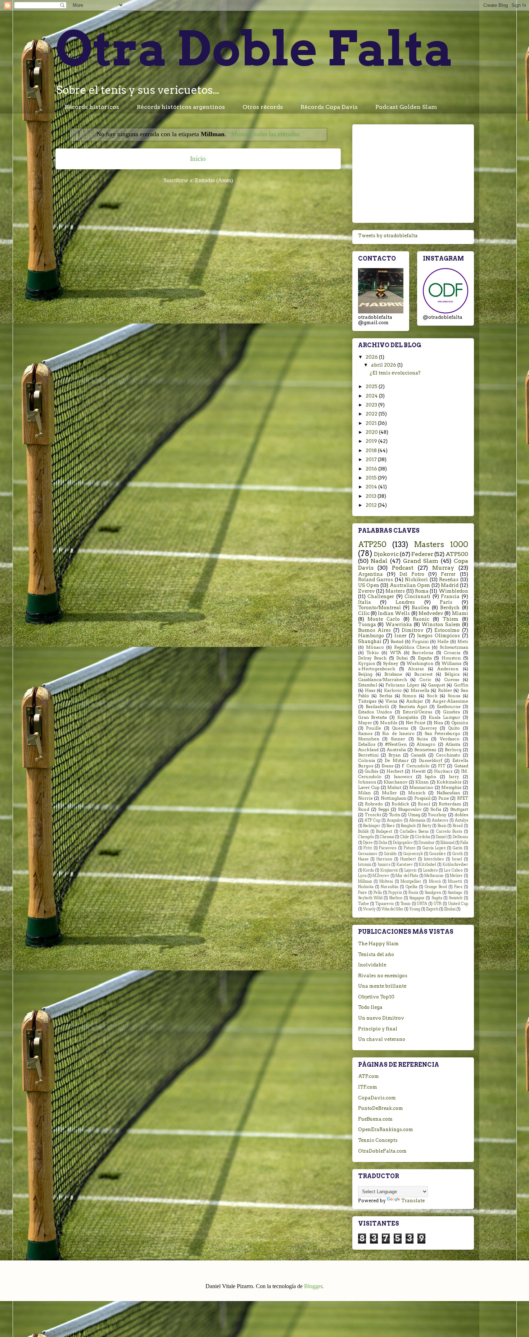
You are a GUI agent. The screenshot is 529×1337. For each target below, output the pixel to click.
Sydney (390, 663)
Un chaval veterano (381, 1039)
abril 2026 (384, 365)
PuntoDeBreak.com (380, 1108)
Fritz (367, 848)
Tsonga (367, 624)
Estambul (367, 685)
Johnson (367, 782)
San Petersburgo (442, 733)
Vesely (369, 909)
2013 (371, 496)
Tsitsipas (367, 701)
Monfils (388, 722)
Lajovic (410, 870)
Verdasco (450, 738)
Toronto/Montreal (379, 607)
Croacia (452, 652)
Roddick (400, 804)
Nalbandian (448, 792)
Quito (454, 728)
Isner (400, 635)
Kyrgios (366, 663)
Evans (387, 765)
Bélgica (452, 674)
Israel (457, 859)
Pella (378, 892)
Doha (383, 842)
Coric (425, 679)
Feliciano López (402, 685)
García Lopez (434, 848)
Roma (422, 591)
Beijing (365, 674)
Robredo (374, 804)
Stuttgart (459, 809)
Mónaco (375, 647)
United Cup (458, 903)
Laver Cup (369, 787)
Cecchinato (448, 755)
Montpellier (411, 881)
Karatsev (405, 864)
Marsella (420, 690)
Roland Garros (375, 579)
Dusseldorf (430, 760)
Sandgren (433, 892)
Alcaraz (416, 668)
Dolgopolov (403, 842)
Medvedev (431, 613)
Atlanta (453, 744)
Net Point (416, 722)
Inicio (198, 158)
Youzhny (437, 814)
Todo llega (370, 1007)
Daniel (441, 837)
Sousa (454, 695)
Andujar (414, 701)
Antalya (461, 820)
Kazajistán (407, 717)
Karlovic (393, 690)
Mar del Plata (406, 875)
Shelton (395, 898)
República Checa (412, 647)
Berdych (450, 607)
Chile (404, 837)
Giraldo (390, 853)
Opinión (459, 722)
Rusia (413, 892)
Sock (432, 695)
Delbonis (460, 837)
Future (410, 848)
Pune (443, 798)
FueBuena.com (375, 1119)
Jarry (454, 776)
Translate (413, 1200)
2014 (372, 487)
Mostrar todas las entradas (265, 134)
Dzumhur (427, 842)
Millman (365, 881)
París (446, 602)
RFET (462, 798)
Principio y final (377, 1029)
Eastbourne (449, 706)
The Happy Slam (378, 943)
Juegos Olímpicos (438, 635)
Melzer (456, 875)
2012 (372, 505)
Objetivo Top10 (376, 997)
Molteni (386, 881)
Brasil (458, 825)
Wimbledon (453, 591)
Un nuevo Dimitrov (381, 1018)
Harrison (384, 859)
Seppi (383, 809)
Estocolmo (447, 630)
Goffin (461, 685)
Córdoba (422, 837)
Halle (443, 641)
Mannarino (421, 787)
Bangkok (408, 825)
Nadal (379, 560)
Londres (405, 602)
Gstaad (461, 765)
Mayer (365, 722)
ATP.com (368, 1076)
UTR (438, 903)
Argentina (370, 574)
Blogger (313, 1286)
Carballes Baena (414, 831)
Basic (442, 825)
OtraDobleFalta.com (382, 1151)
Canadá (418, 755)
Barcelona (422, 652)
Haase (363, 859)
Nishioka (366, 887)
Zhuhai (450, 909)
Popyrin (395, 892)
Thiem (450, 619)
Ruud (363, 809)
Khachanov (395, 782)
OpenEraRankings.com (385, 1129)
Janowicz (403, 776)
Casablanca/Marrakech (382, 679)
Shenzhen (368, 738)
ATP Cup (372, 820)
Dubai (402, 658)
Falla (464, 842)
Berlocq (453, 749)
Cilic (364, 613)
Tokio (372, 652)
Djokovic (386, 554)
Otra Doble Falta (254, 48)
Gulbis (371, 771)
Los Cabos (453, 870)
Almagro (426, 744)
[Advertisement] (413, 172)
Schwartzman (454, 647)
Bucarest (423, 674)
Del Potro (411, 574)
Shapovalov (409, 809)
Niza (438, 722)
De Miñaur (396, 760)
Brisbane (393, 674)
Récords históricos (91, 107)
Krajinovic (389, 870)
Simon (409, 695)
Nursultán (389, 887)
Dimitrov (413, 630)
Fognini (420, 641)
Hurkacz (443, 771)
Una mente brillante (382, 986)
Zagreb (432, 909)
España (425, 658)
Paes (458, 887)
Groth (457, 853)
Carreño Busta (449, 831)
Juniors (383, 864)
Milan (364, 792)
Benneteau (425, 749)
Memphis (451, 787)
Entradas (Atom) (214, 180)
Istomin (364, 864)
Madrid (449, 585)
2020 (372, 432)
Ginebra (451, 712)
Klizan (422, 782)
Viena (391, 701)
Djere (368, 842)
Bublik (363, 831)
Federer (422, 554)
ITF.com (367, 1087)
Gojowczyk (413, 853)
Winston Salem (440, 624)
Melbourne (434, 875)
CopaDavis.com (377, 1098)
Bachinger (371, 825)
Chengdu (366, 837)
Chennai (387, 837)
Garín (457, 848)
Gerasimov (367, 853)
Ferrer (448, 574)
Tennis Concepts (378, 1140)
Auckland (368, 749)
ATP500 (457, 554)
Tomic (406, 903)
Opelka (411, 887)
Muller (389, 792)
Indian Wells (394, 613)
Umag (414, 814)
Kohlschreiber (455, 864)
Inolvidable (372, 965)
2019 (372, 441)
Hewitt (419, 771)
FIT (442, 765)
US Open (368, 585)
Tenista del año (376, 954)
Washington (420, 663)
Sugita (436, 898)
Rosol (424, 804)
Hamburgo (371, 635)
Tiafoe (363, 903)
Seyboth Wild (370, 898)
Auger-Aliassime (450, 701)
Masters (395, 591)
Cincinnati (417, 596)
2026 (372, 357)
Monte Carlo (383, 619)
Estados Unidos (375, 712)
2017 (372, 459)
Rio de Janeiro (398, 733)
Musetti (455, 881)
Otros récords (263, 107)
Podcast (402, 567)
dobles (461, 814)
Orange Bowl (436, 887)
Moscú (435, 881)
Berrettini (368, 755)
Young (414, 909)
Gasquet (436, 685)
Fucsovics (388, 848)
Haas (370, 690)
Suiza (422, 738)
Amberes (440, 820)
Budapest (384, 831)
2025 (372, 386)
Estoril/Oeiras (417, 712)
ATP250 (372, 544)
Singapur (417, 898)
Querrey (428, 728)
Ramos (365, 733)
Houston (451, 658)
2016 (372, 469)
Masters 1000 (441, 544)
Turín (394, 814)
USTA (422, 903)
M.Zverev (380, 875)
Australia (396, 749)
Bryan (394, 755)
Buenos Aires (374, 630)
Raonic (421, 619)
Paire (362, 892)
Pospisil (422, 798)
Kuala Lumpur (444, 717)
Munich (416, 792)
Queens (400, 728)
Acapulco (395, 820)
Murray (443, 567)
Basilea (420, 607)
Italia (364, 602)
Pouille (373, 728)
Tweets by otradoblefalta (388, 235)
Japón (430, 776)
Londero (430, 870)
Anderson (447, 668)
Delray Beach (372, 658)
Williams (451, 663)
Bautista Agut (413, 706)
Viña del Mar (392, 909)
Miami (460, 613)
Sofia (435, 809)
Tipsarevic (384, 903)
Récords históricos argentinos (181, 107)
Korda (368, 870)
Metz (462, 641)
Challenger (380, 596)
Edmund (447, 842)
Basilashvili (377, 706)
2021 (372, 423)
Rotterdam (450, 804)
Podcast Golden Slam (406, 107)
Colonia (366, 760)
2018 (372, 450)
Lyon (362, 875)
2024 (372, 396)
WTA (395, 652)
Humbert (408, 859)
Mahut (394, 787)
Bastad (396, 641)
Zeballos (366, 744)
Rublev (445, 690)
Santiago (455, 892)
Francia (450, 596)
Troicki (373, 814)
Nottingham (393, 798)
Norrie (365, 798)
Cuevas (451, 679)
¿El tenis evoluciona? (395, 373)
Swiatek (455, 898)
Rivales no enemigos (382, 975)
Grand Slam (421, 560)
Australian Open (410, 585)
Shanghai (369, 641)
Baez (390, 825)
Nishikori (416, 579)
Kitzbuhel (427, 864)
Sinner (398, 738)
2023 (372, 405)
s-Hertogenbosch (376, 668)
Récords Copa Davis (329, 107)
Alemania (417, 820)
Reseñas (448, 579)
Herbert (394, 771)
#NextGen (396, 744)
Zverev (366, 591)
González (437, 853)
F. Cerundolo (415, 765)
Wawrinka (398, 624)
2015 (372, 478)
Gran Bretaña (372, 717)
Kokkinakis (449, 782)
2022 (372, 414)
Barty (426, 825)
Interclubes (434, 859)
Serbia (385, 695)
